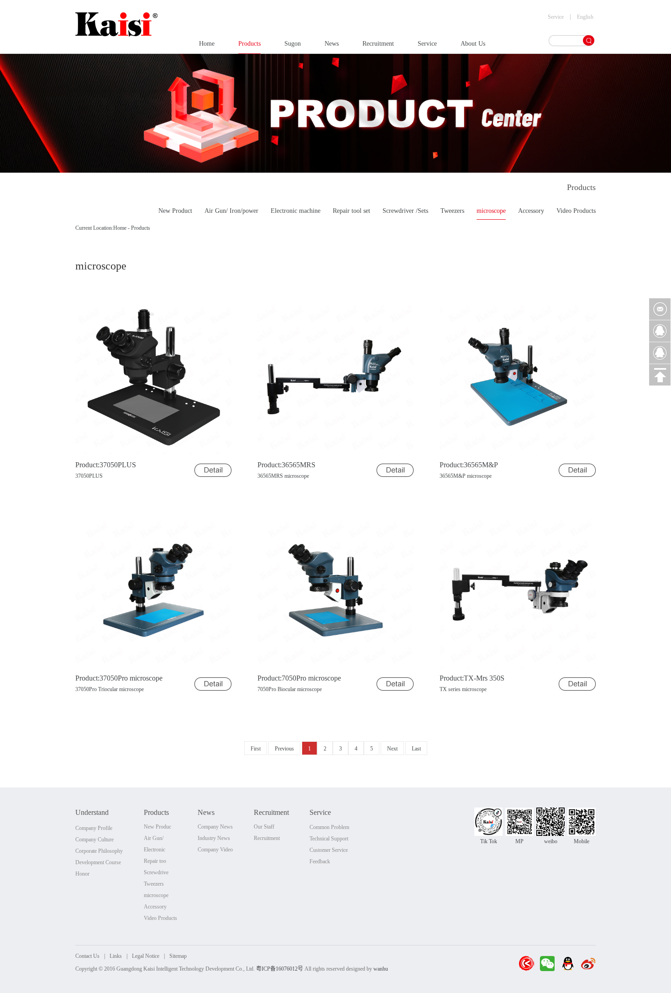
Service (427, 43)
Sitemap (178, 956)
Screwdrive (156, 872)
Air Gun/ (153, 838)
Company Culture (94, 839)
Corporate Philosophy (99, 851)
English (585, 17)
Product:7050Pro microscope (299, 678)
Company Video (215, 849)
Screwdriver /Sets (405, 210)
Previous (284, 748)
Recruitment (378, 43)
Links (116, 956)
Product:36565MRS (286, 465)
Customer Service (328, 850)
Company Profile (93, 828)
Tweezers (452, 210)
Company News (215, 827)
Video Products (576, 210)
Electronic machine (295, 210)
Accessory (531, 210)
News (332, 43)
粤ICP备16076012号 (279, 969)
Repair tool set (351, 210)
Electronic (154, 849)
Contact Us (87, 956)
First (256, 748)
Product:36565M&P (469, 465)
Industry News (214, 838)
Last (416, 748)
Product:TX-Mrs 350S (472, 678)
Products (249, 43)
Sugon (292, 43)
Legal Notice (145, 956)
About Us (473, 43)
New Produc (157, 827)
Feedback (319, 861)
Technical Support (328, 838)
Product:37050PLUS (105, 465)
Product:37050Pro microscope (119, 678)
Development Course (98, 862)
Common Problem (329, 827)
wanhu (380, 969)
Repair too (155, 861)
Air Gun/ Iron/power (231, 210)
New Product (175, 210)
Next (392, 748)
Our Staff (264, 827)
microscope (491, 210)
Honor (82, 874)
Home (207, 43)
